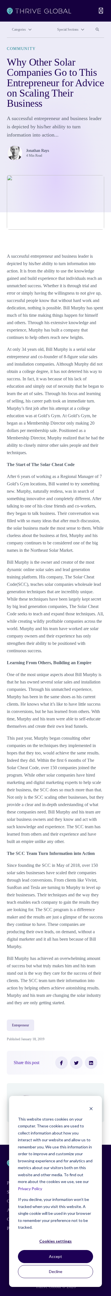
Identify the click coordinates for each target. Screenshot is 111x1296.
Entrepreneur (20, 1025)
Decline (55, 1271)
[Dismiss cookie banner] (91, 1108)
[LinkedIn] (91, 1062)
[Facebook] (61, 1062)
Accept (55, 1256)
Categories (19, 30)
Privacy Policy (30, 1188)
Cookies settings (55, 1241)
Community (21, 49)
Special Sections (68, 30)
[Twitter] (76, 1062)
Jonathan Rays (37, 150)
